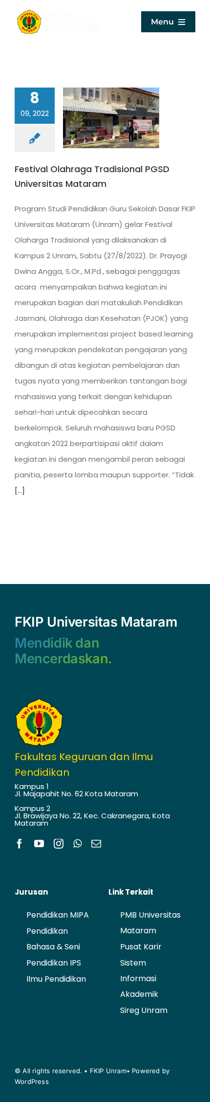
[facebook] (19, 844)
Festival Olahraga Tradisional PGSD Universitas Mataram (97, 118)
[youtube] (39, 844)
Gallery (125, 118)
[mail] (96, 844)
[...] (20, 490)
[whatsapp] (77, 844)
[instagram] (58, 844)
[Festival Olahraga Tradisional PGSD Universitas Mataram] (111, 118)
